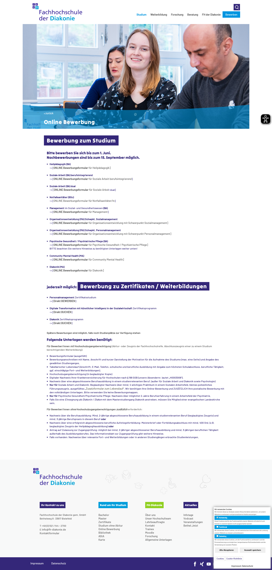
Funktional (223, 527)
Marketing (222, 536)
